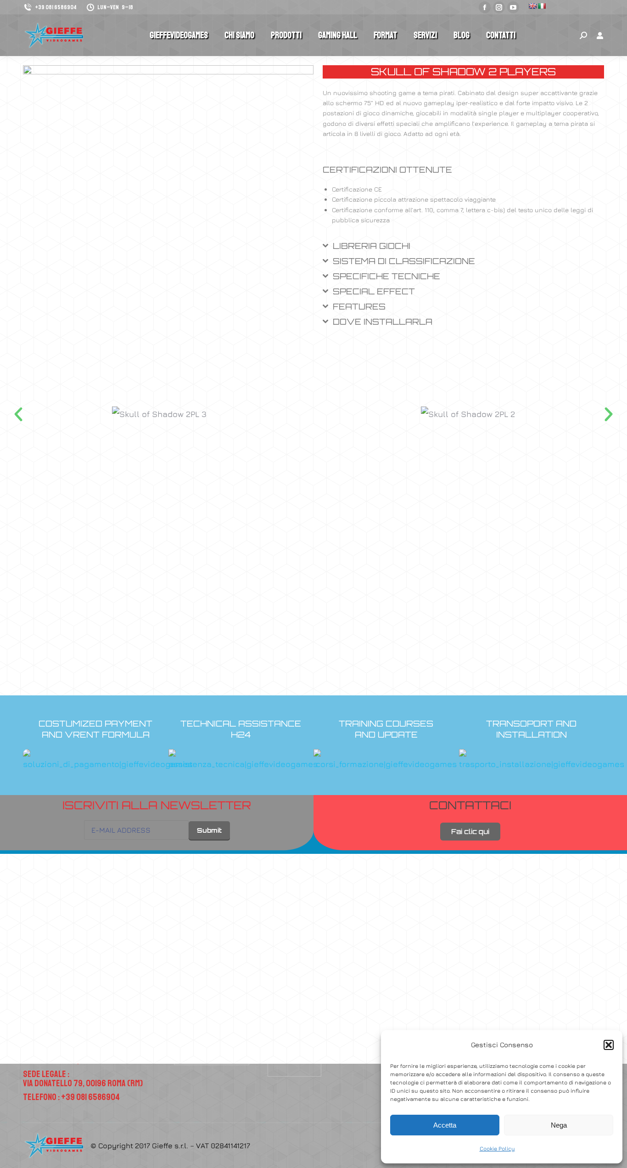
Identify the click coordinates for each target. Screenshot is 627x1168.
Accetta (444, 1125)
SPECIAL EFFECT (374, 291)
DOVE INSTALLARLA (382, 321)
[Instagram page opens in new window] (499, 7)
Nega (559, 1125)
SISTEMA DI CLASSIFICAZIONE (404, 261)
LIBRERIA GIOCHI (371, 246)
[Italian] (541, 6)
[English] (532, 6)
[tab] (463, 249)
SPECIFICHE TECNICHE (386, 276)
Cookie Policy (497, 1148)
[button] (608, 1045)
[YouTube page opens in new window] (513, 7)
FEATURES (359, 306)
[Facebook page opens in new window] (485, 7)
